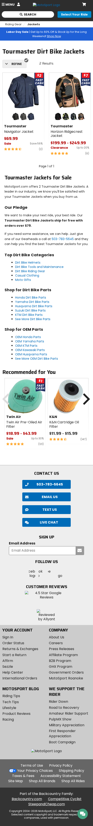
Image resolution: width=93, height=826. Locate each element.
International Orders (19, 678)
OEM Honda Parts (28, 337)
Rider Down (58, 701)
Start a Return (14, 654)
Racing (8, 719)
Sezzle (7, 666)
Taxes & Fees (23, 775)
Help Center (12, 672)
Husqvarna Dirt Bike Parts (33, 306)
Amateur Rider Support (68, 713)
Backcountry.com (27, 798)
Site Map (15, 781)
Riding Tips (11, 695)
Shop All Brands (42, 781)
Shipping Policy (71, 770)
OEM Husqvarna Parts (31, 354)
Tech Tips (10, 701)
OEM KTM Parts (26, 345)
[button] (46, 522)
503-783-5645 (63, 239)
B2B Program (60, 660)
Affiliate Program (63, 654)
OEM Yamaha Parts (29, 341)
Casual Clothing (27, 275)
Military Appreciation (66, 725)
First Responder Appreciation (62, 733)
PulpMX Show (60, 719)
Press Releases (61, 648)
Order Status (13, 643)
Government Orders (66, 672)
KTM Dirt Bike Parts (29, 315)
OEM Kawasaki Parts (30, 350)
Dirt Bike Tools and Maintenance (39, 267)
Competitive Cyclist (65, 798)
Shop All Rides (73, 781)
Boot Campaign (62, 742)
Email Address (22, 543)
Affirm (7, 660)
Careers (56, 643)
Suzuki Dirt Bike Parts (30, 310)
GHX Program (60, 666)
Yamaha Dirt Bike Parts (32, 302)
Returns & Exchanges (20, 648)
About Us (56, 637)
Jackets (33, 24)
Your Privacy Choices (35, 771)
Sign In (7, 637)
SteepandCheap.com (46, 804)
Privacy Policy (60, 765)
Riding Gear (13, 24)
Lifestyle (9, 707)
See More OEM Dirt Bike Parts (36, 358)
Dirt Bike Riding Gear (30, 271)
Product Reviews (16, 713)
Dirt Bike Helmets (27, 262)
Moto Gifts (23, 280)
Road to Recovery (64, 707)
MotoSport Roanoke (66, 678)
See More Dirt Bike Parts (32, 319)
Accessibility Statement (60, 775)
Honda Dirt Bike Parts (30, 297)
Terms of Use (32, 765)
